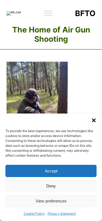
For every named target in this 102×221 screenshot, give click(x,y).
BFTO (85, 13)
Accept (51, 171)
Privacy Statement (62, 213)
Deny (51, 186)
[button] (94, 120)
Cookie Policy (34, 213)
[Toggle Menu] (48, 13)
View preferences (51, 201)
